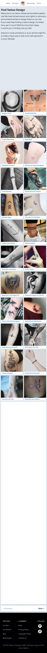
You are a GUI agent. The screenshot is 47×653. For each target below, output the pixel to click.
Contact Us (22, 638)
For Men (6, 625)
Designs (15, 3)
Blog (20, 625)
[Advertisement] (23, 63)
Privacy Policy (23, 630)
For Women (7, 630)
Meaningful (7, 638)
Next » (41, 608)
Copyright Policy (24, 634)
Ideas (8, 3)
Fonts (39, 3)
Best (4, 634)
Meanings (31, 3)
